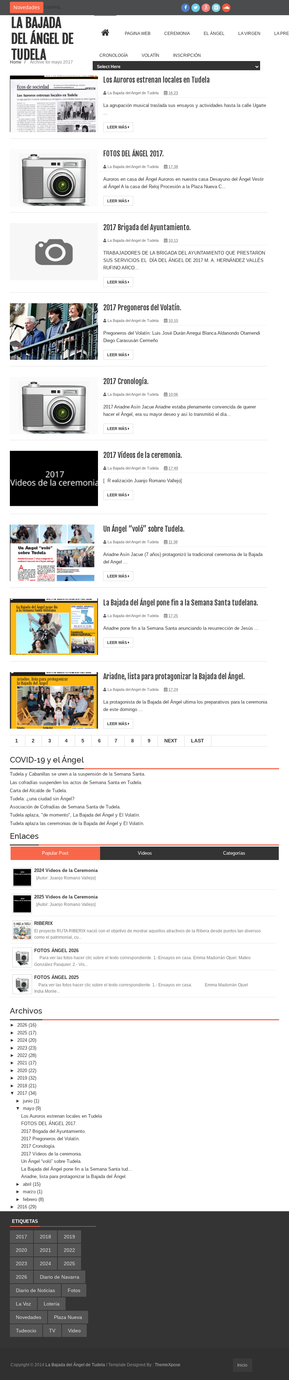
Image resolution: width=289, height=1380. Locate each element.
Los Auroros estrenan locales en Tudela (156, 80)
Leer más (117, 127)
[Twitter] (195, 8)
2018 (23, 1085)
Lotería (52, 1304)
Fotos (74, 1290)
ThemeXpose (167, 1364)
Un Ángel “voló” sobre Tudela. (143, 529)
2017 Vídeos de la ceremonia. (142, 455)
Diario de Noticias (35, 1290)
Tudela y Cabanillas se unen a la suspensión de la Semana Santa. (78, 774)
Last (197, 740)
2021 (23, 1062)
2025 (23, 1032)
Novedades (28, 1317)
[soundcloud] (226, 8)
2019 (23, 1078)
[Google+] (206, 8)
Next (170, 740)
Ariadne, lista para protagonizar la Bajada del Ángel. (174, 676)
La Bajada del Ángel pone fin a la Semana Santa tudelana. (180, 602)
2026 (23, 1025)
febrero (30, 1199)
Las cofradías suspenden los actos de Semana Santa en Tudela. (76, 782)
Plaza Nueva (68, 1317)
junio (28, 1101)
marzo (30, 1191)
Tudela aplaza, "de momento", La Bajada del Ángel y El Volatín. (75, 815)
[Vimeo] (216, 8)
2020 (23, 1070)
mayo (29, 1108)
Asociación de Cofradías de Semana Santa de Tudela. (65, 807)
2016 (23, 1206)
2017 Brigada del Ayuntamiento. (147, 227)
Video (74, 1330)
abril (28, 1184)
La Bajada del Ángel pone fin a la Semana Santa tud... (76, 1169)
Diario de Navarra (59, 1277)
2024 (23, 1040)
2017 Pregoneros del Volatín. (142, 307)
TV (52, 1330)
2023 (23, 1048)
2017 (23, 1093)
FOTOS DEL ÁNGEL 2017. (133, 153)
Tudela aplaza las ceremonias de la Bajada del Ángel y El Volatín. (77, 823)
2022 (23, 1055)
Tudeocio (26, 1330)
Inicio (242, 1365)
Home (16, 62)
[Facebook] (185, 8)
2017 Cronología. (125, 381)
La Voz (23, 1304)
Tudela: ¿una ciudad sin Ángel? (42, 798)
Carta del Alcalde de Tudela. (38, 790)
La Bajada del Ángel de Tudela (42, 39)
